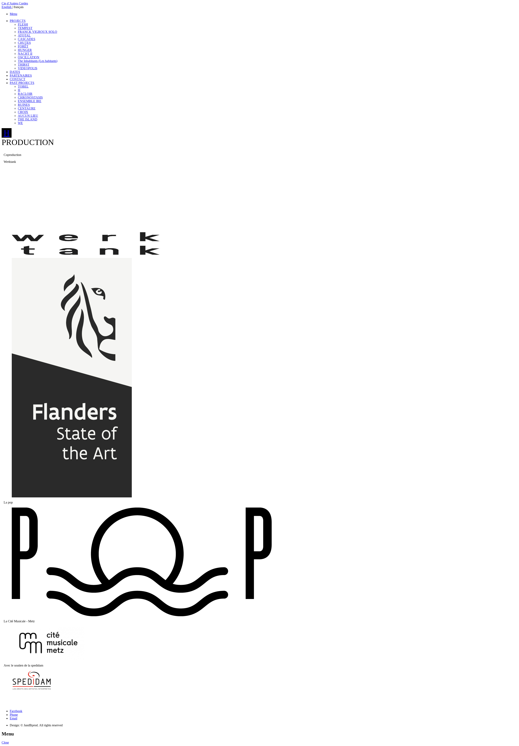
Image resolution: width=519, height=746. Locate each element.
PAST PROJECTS (22, 83)
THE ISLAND (27, 119)
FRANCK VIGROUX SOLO (37, 31)
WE (20, 123)
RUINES (24, 104)
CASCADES (26, 39)
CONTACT (17, 79)
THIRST (23, 64)
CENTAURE (26, 108)
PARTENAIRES (21, 75)
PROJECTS (18, 21)
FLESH (23, 24)
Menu (13, 14)
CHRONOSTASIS (30, 97)
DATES (15, 72)
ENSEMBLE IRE (29, 101)
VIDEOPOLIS (27, 68)
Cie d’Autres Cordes (15, 3)
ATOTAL (24, 35)
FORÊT (23, 46)
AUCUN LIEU (28, 115)
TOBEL (23, 86)
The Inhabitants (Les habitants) (37, 61)
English (7, 7)
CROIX (23, 112)
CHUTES (24, 42)
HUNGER (25, 50)
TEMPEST (25, 28)
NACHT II (25, 53)
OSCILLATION (28, 57)
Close (5, 742)
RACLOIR (25, 94)
